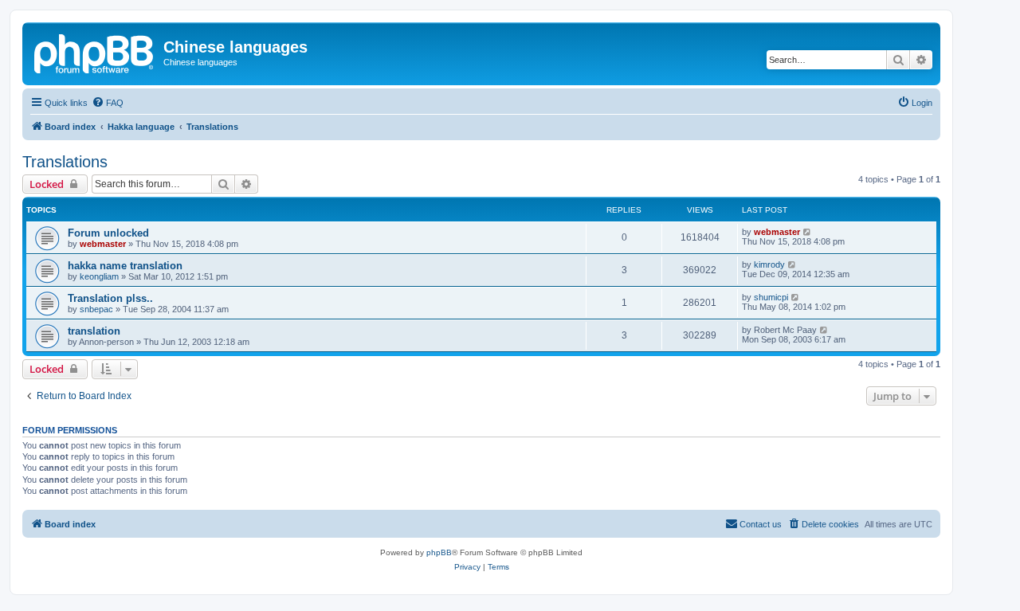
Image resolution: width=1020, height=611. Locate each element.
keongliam (99, 276)
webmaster (103, 244)
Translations (65, 161)
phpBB (439, 552)
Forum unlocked (108, 233)
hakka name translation (125, 266)
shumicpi (771, 297)
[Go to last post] (807, 232)
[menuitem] (108, 102)
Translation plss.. (110, 298)
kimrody (769, 264)
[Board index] (94, 51)
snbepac (96, 309)
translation (94, 331)
